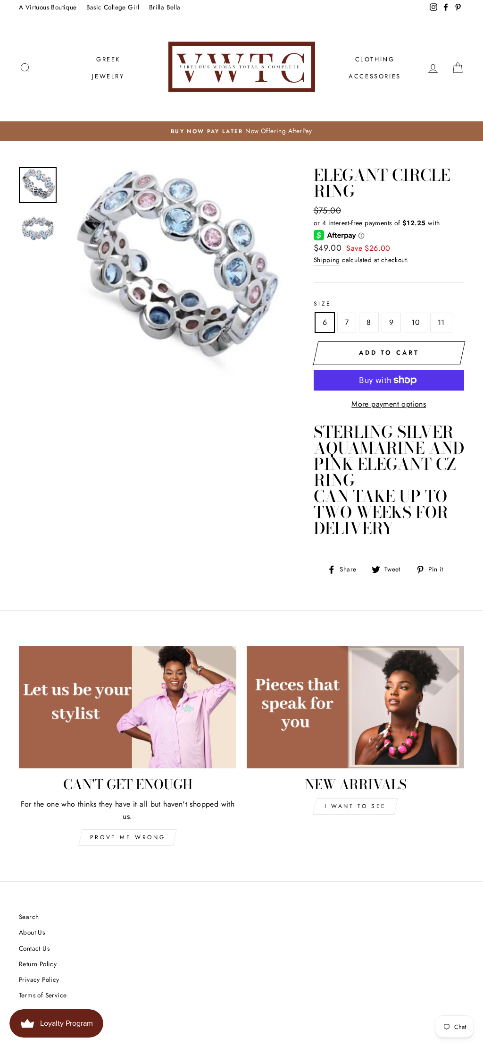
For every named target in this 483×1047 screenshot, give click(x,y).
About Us (32, 932)
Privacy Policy (39, 979)
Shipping (327, 259)
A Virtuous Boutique (48, 7)
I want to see (355, 806)
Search (29, 916)
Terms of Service (43, 995)
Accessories (375, 76)
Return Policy (38, 964)
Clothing (375, 59)
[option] (241, 131)
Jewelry (108, 76)
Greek (108, 59)
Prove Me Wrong (127, 837)
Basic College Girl (113, 7)
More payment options (388, 404)
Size (323, 303)
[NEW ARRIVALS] (355, 707)
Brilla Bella (165, 7)
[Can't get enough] (127, 707)
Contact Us (34, 948)
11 (441, 322)
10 (415, 322)
